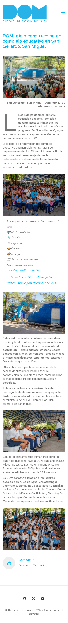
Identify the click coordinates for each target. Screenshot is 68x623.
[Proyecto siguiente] (64, 619)
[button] (63, 13)
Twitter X (38, 565)
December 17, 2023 (45, 283)
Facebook (25, 565)
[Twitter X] (33, 598)
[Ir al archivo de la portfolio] (56, 619)
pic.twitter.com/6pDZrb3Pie (23, 270)
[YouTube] (42, 598)
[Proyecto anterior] (48, 619)
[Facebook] (24, 598)
